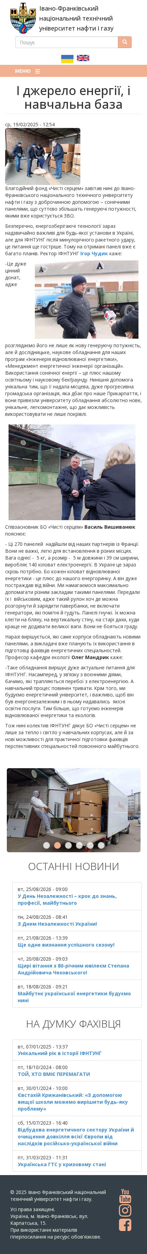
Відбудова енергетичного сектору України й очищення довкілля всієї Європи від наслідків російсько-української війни (76, 1136)
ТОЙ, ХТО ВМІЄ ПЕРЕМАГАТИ (54, 1074)
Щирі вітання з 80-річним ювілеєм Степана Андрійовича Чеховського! (73, 969)
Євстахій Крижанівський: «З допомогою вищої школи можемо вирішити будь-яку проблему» (73, 1102)
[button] (73, 156)
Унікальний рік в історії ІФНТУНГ (60, 1053)
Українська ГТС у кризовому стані (62, 1164)
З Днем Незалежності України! (57, 924)
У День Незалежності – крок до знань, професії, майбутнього (67, 899)
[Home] (23, 18)
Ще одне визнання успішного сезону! (66, 944)
